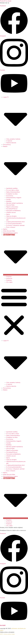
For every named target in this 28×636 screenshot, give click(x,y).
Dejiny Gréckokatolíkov (13, 192)
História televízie (11, 142)
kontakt (3, 625)
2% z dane (9, 282)
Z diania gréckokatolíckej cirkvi (15, 221)
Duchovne (9, 278)
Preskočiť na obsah (5, 1)
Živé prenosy (7, 144)
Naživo (5, 229)
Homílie (8, 199)
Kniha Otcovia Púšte (9, 231)
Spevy (8, 214)
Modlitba (8, 201)
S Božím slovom (11, 212)
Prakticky (9, 280)
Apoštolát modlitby (12, 188)
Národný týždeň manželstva (14, 203)
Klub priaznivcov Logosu (10, 233)
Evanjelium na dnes (12, 194)
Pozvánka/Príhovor (11, 208)
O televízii (9, 141)
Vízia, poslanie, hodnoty (13, 139)
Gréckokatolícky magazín (13, 197)
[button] (14, 311)
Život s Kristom (10, 227)
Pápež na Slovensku (12, 207)
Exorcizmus (9, 195)
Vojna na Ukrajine (11, 216)
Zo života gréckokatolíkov (14, 223)
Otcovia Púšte (10, 205)
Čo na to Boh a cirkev (12, 190)
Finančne (8, 276)
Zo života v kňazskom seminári (15, 225)
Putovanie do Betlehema (13, 210)
